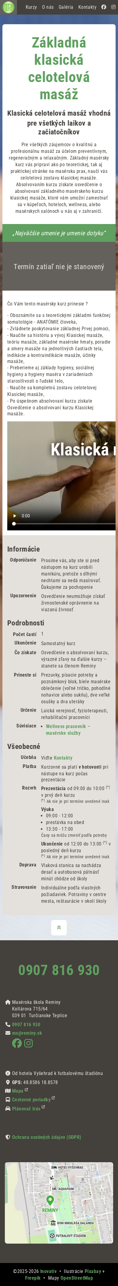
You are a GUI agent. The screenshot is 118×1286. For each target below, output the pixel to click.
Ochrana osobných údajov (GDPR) (46, 1137)
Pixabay (93, 1271)
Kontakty (63, 758)
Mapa (18, 1091)
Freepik (33, 1278)
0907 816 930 (59, 970)
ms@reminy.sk (27, 1033)
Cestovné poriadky (31, 1100)
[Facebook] (104, 7)
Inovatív (48, 1271)
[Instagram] (113, 7)
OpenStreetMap (77, 1278)
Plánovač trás (26, 1109)
